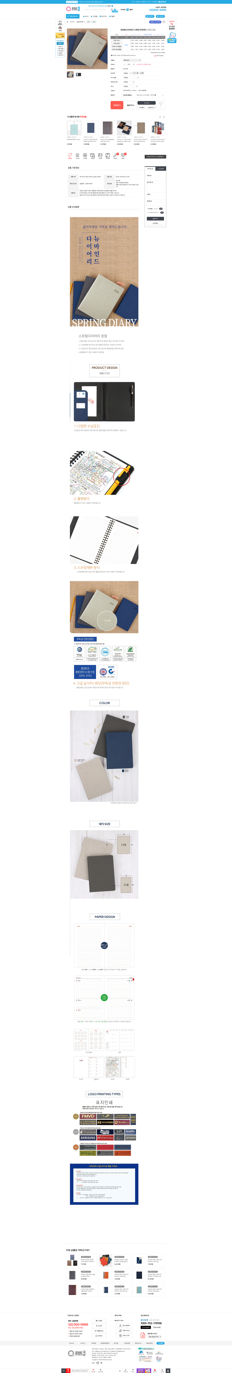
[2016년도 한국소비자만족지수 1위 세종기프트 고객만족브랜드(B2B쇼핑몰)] (146, 1348)
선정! (99, 6)
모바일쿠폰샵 (149, 1343)
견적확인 (155, 223)
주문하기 (117, 105)
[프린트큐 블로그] (97, 1363)
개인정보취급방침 (104, 1343)
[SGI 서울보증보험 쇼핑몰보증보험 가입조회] (145, 1358)
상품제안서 (151, 107)
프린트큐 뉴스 (138, 1343)
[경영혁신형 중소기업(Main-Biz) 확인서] (159, 1353)
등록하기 (155, 218)
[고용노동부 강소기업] (149, 1353)
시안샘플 (160, 1343)
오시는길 (82, 1343)
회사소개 (71, 1343)
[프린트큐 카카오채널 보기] (101, 1363)
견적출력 (141, 107)
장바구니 (149, 1)
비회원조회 (143, 1)
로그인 (133, 1)
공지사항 (116, 1343)
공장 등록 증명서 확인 (71, 2)
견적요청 (146, 103)
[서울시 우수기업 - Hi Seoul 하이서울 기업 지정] (141, 1352)
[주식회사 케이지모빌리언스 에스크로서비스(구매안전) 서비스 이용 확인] (159, 1358)
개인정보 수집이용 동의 (153, 212)
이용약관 (94, 1343)
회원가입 (138, 1)
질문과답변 (154, 1)
